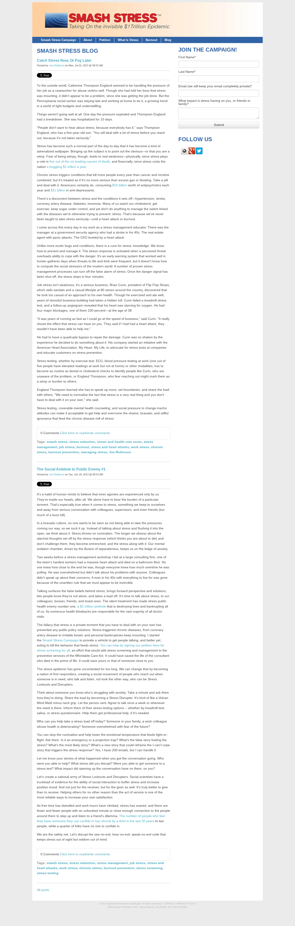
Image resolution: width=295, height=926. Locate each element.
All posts (43, 890)
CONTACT (169, 903)
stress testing (48, 873)
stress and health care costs (119, 442)
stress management (112, 863)
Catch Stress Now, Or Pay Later (64, 60)
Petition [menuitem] (104, 40)
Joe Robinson (56, 65)
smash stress (57, 442)
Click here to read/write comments (85, 433)
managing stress (94, 452)
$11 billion (58, 190)
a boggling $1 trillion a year (66, 167)
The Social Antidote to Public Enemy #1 (71, 469)
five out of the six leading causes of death (80, 161)
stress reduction (82, 442)
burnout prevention (63, 452)
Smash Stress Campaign (60, 640)
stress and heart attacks (110, 447)
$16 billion (119, 185)
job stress (67, 447)
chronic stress (90, 868)
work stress (140, 447)
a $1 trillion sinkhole (91, 606)
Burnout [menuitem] (151, 40)
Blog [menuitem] (168, 40)
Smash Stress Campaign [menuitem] (58, 40)
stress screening (149, 868)
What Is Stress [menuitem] (128, 40)
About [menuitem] (87, 40)
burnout (83, 447)
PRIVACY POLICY (186, 903)
